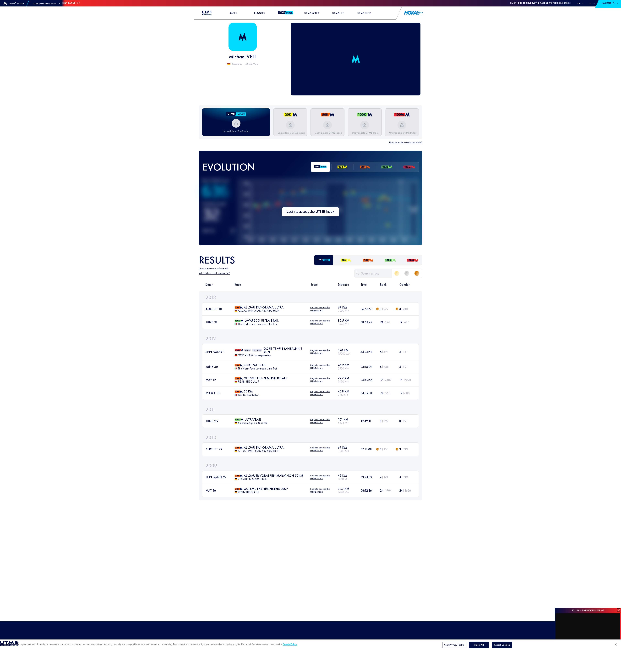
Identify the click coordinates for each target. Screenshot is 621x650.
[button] (46, 3)
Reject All (479, 645)
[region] (310, 644)
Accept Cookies (502, 645)
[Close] (615, 644)
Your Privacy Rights (454, 645)
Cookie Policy (290, 644)
